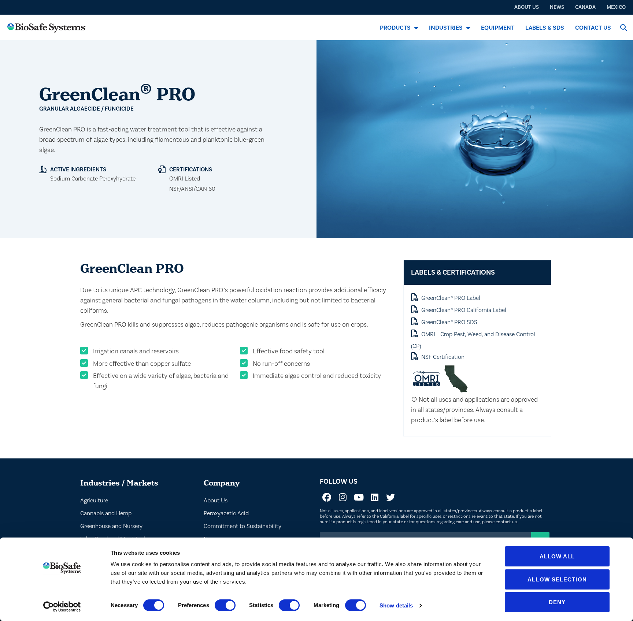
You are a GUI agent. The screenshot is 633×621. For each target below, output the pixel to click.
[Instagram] (343, 497)
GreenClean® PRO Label (450, 297)
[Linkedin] (374, 497)
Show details (396, 605)
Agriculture (94, 500)
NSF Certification (442, 356)
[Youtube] (359, 497)
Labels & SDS (544, 27)
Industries (446, 27)
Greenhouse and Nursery (111, 526)
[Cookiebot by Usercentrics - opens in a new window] (62, 606)
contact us (506, 521)
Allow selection (557, 579)
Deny (557, 602)
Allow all (557, 556)
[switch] (225, 605)
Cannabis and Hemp (106, 513)
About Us (215, 500)
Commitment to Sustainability (242, 526)
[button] (623, 28)
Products (395, 27)
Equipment (497, 27)
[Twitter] (390, 497)
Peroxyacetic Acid (226, 513)
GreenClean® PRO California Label (463, 309)
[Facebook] (327, 497)
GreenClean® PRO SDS (449, 322)
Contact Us (593, 27)
